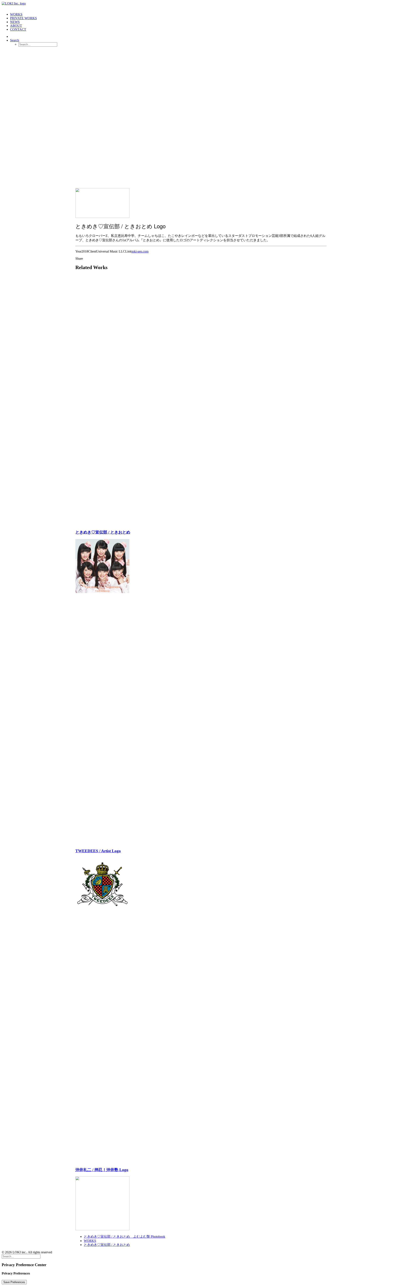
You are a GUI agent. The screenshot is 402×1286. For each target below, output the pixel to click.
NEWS (15, 22)
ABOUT (16, 25)
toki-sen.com (139, 251)
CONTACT (18, 29)
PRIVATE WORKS (23, 18)
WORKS (16, 14)
